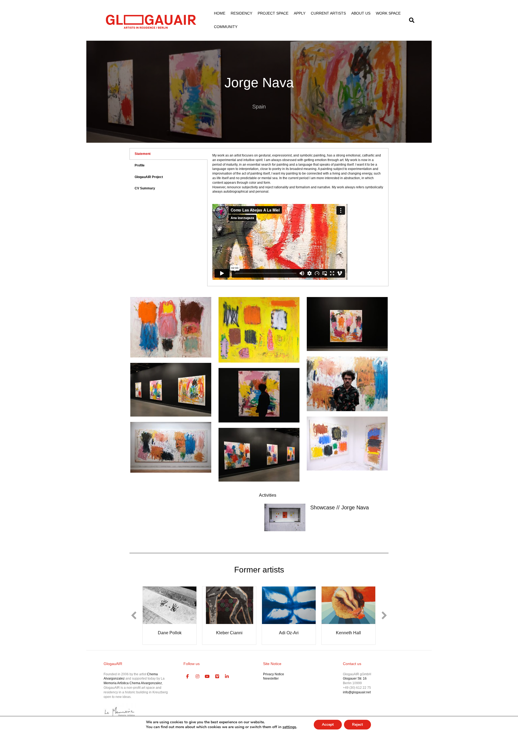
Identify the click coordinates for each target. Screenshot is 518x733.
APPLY (299, 13)
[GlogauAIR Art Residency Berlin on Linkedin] (227, 676)
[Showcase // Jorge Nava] (284, 517)
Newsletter (271, 678)
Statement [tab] (143, 154)
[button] (134, 615)
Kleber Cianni (229, 632)
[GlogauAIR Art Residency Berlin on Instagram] (197, 676)
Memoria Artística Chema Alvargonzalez (133, 683)
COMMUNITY (225, 27)
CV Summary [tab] (145, 188)
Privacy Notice (273, 674)
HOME (219, 13)
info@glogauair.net (357, 692)
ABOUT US (360, 13)
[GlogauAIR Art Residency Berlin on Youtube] (207, 676)
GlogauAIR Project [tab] (149, 177)
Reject (357, 724)
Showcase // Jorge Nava (339, 507)
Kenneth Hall (348, 632)
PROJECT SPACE (273, 13)
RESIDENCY (241, 13)
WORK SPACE (388, 13)
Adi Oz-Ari (289, 632)
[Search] (410, 20)
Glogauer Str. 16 (355, 678)
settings (289, 727)
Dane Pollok (170, 632)
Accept (328, 724)
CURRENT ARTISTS (328, 13)
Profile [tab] (140, 165)
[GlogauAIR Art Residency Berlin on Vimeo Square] (217, 676)
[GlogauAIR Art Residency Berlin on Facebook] (187, 676)
